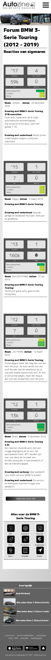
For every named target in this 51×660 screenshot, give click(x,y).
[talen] (11, 553)
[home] (42, 649)
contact (9, 635)
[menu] (46, 5)
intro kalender (25, 635)
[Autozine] (25, 4)
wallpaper (36, 638)
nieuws (25, 638)
